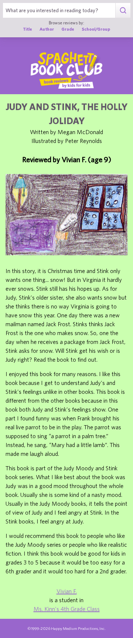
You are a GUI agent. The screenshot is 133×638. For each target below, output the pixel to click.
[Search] (122, 10)
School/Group (96, 29)
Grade (67, 29)
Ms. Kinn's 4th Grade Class (67, 608)
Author (47, 29)
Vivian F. (67, 591)
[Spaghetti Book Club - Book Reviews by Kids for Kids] (66, 70)
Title (27, 29)
